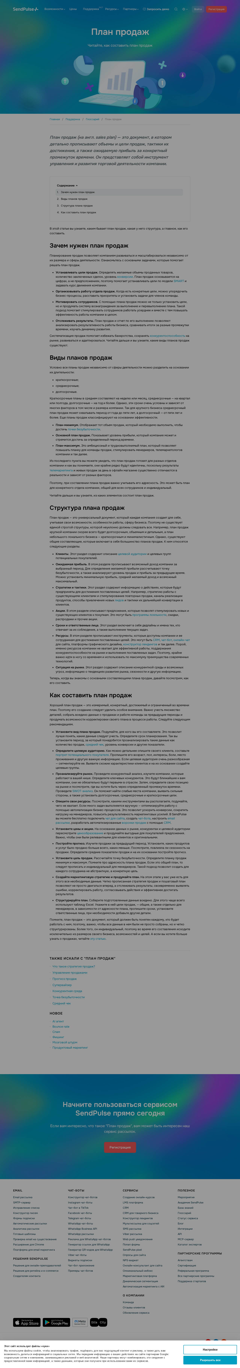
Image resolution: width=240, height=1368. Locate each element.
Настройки (210, 1349)
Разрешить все (210, 1360)
